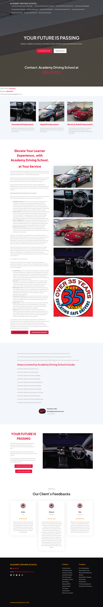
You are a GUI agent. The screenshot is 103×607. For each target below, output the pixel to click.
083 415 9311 (51, 72)
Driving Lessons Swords (45, 12)
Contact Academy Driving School (64, 6)
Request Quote (60, 51)
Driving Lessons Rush (17, 12)
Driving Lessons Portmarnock (62, 9)
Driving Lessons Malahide (46, 9)
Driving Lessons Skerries (30, 12)
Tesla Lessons (66, 590)
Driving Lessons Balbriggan (82, 6)
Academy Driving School (23, 3)
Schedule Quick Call (44, 51)
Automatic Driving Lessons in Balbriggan (22, 6)
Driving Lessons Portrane (78, 9)
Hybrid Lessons (66, 586)
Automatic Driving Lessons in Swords (44, 6)
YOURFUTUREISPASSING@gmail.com (24, 571)
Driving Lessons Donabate (18, 9)
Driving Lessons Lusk (32, 9)
